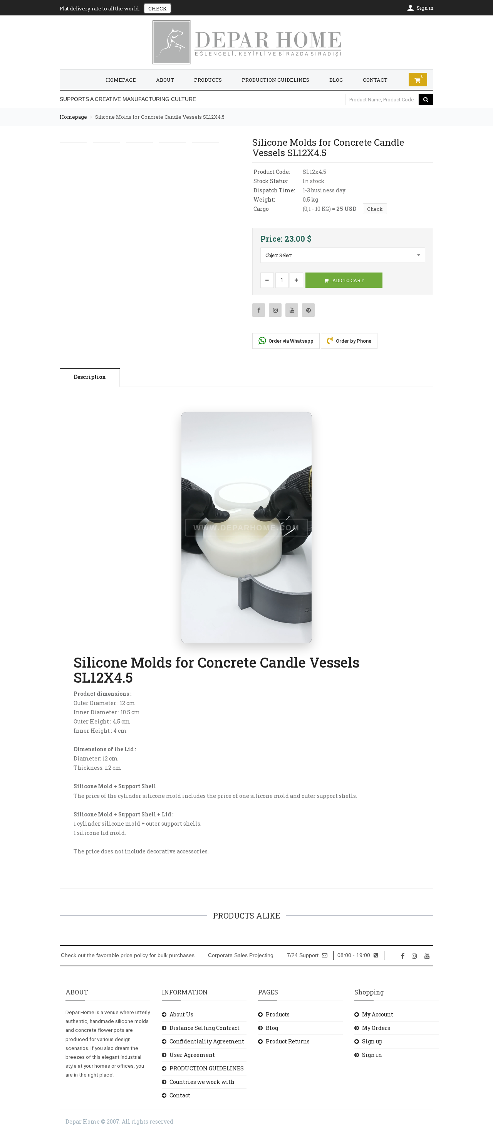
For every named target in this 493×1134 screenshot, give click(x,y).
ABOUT (165, 79)
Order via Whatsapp (290, 341)
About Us (181, 1014)
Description (90, 376)
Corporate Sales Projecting (240, 955)
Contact (179, 1095)
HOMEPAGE (121, 79)
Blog (272, 1027)
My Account (377, 1014)
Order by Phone (353, 341)
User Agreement (192, 1054)
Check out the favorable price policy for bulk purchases (128, 955)
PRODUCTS (208, 79)
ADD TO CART (347, 280)
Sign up (372, 1041)
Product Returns (288, 1041)
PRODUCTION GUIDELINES (275, 79)
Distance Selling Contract (204, 1027)
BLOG (336, 79)
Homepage (73, 116)
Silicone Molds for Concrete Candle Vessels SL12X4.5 (160, 116)
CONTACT (375, 79)
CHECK (157, 8)
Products (278, 1014)
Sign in (372, 1054)
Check (375, 208)
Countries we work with (202, 1081)
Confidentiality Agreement (206, 1041)
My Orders (376, 1027)
